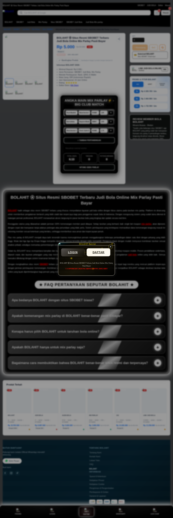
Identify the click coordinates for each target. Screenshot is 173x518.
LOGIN (73, 252)
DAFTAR (98, 252)
